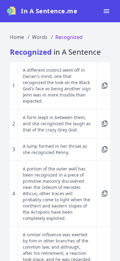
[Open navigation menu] (106, 11)
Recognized (68, 37)
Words (39, 37)
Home (17, 37)
